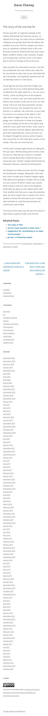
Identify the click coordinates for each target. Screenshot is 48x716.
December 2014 (9, 548)
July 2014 (6, 563)
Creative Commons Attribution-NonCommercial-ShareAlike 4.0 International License (21, 692)
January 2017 (8, 476)
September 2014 (9, 557)
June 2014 (6, 566)
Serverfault (7, 293)
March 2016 (7, 504)
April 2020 (6, 380)
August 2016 (7, 492)
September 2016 (9, 488)
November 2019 (9, 392)
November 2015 (9, 516)
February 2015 (8, 541)
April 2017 (6, 467)
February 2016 (8, 507)
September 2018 (9, 433)
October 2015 (8, 520)
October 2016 (8, 485)
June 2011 (6, 650)
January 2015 (8, 544)
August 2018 (7, 436)
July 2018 (6, 439)
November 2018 (9, 426)
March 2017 (7, 470)
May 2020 (6, 377)
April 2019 (6, 414)
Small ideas (37, 243)
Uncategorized (8, 339)
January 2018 (8, 445)
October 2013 (8, 591)
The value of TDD (15, 225)
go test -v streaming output (20, 237)
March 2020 (7, 383)
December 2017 (9, 448)
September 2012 (9, 625)
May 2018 (6, 442)
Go (4, 314)
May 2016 (6, 498)
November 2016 (9, 482)
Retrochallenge (8, 333)
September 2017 (9, 454)
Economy (6, 311)
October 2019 (8, 395)
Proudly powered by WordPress (14, 711)
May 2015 (6, 535)
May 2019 (6, 411)
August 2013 (7, 597)
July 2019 (6, 405)
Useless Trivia (8, 342)
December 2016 (9, 479)
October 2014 (8, 554)
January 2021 (8, 367)
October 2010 (8, 669)
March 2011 (7, 659)
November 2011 (9, 638)
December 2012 (9, 616)
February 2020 (8, 386)
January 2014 (8, 582)
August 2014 (7, 560)
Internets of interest (10, 324)
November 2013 (9, 588)
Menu (24, 17)
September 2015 (9, 523)
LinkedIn (6, 289)
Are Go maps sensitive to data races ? (24, 228)
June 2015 (6, 532)
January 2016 (8, 510)
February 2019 (8, 417)
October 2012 (8, 622)
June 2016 (6, 495)
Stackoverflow (8, 296)
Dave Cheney (24, 5)
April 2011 (6, 656)
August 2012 (7, 628)
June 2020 (6, 373)
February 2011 (8, 663)
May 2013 (6, 607)
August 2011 (7, 644)
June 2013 (6, 604)
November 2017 (9, 451)
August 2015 (7, 526)
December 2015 (9, 513)
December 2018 (9, 423)
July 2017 (6, 460)
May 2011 (6, 653)
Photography (8, 327)
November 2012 (9, 619)
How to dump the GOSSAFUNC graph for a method (13, 266)
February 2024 (8, 364)
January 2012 (8, 635)
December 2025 (9, 358)
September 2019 (9, 398)
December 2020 (9, 370)
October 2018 (8, 429)
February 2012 (8, 631)
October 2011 (8, 641)
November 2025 (9, 361)
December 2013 (9, 585)
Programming (27, 243)
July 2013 (6, 600)
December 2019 (9, 389)
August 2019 (7, 401)
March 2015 (7, 538)
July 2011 (6, 647)
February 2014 (8, 579)
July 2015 (6, 529)
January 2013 (8, 613)
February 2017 (8, 473)
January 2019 (8, 420)
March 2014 (7, 576)
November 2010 (9, 666)
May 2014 (6, 569)
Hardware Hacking (10, 317)
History (6, 321)
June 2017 (6, 464)
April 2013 (6, 610)
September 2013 (9, 594)
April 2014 (6, 572)
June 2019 (6, 408)
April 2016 (6, 501)
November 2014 (9, 551)
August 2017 (7, 457)
